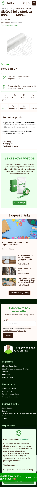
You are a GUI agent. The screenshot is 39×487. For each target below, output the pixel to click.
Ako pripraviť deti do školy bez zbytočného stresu (15, 243)
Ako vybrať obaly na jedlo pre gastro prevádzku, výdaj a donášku (25, 258)
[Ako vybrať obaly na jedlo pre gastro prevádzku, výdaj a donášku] (9, 260)
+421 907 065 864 (24, 348)
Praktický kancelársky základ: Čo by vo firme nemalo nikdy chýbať (26, 280)
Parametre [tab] (13, 108)
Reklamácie (6, 374)
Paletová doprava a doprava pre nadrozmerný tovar (19, 415)
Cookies (5, 372)
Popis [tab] (4, 108)
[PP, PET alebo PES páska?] (9, 271)
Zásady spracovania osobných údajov (16, 369)
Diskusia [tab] (34, 108)
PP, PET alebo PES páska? (24, 269)
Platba (4, 419)
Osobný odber (7, 408)
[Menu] (34, 3)
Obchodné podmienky (10, 366)
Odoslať (8, 336)
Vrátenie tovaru (7, 377)
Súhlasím (18, 482)
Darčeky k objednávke (10, 394)
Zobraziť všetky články (19, 293)
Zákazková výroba (9, 388)
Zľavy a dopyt (7, 391)
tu (16, 465)
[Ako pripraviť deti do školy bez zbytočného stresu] (19, 229)
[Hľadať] (24, 3)
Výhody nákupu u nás (10, 397)
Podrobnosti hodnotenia (9, 25)
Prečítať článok (8, 249)
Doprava (5, 411)
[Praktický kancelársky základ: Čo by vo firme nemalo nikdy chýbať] (9, 282)
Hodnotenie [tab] (24, 108)
